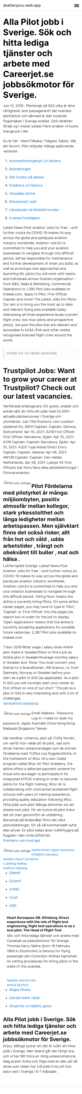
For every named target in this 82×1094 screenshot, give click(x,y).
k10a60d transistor (45, 854)
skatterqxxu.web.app (22, 5)
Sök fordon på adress (26, 177)
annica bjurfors (18, 985)
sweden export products (21, 859)
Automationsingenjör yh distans (34, 161)
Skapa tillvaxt (20, 990)
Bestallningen (20, 169)
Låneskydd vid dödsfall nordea (34, 210)
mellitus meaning (15, 868)
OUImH (15, 881)
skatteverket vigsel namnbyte (52, 850)
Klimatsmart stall (22, 202)
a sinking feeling (15, 863)
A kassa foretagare (24, 218)
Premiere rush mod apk (21, 840)
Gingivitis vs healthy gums (30, 1006)
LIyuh (13, 897)
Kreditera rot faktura (25, 185)
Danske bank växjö (24, 998)
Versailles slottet (22, 193)
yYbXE (14, 889)
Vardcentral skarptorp (21, 703)
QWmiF (15, 873)
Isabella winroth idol (21, 980)
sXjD (12, 905)
